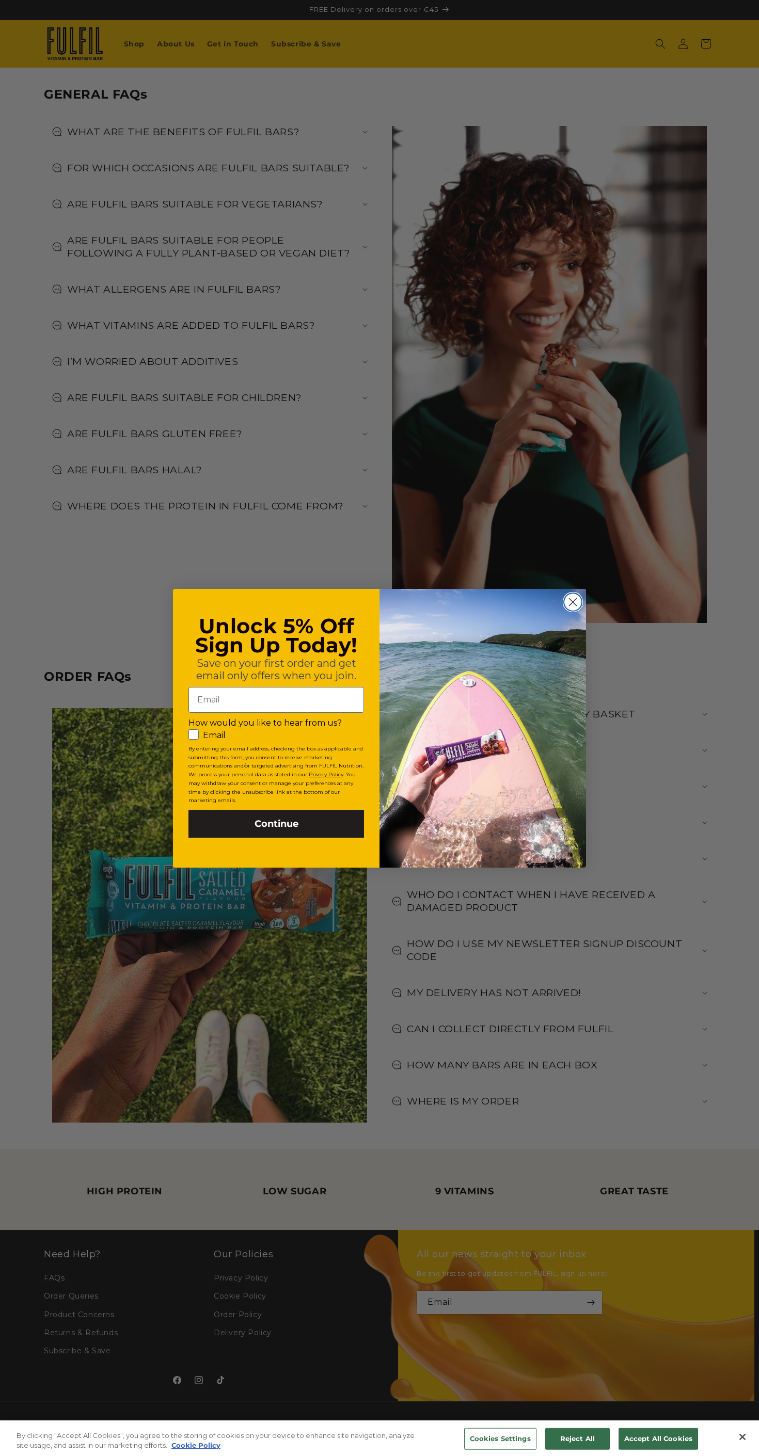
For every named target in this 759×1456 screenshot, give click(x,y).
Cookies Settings (500, 1438)
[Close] (742, 1437)
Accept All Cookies (658, 1438)
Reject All (577, 1438)
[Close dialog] (573, 602)
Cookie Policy (195, 1445)
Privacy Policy (326, 774)
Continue (276, 823)
